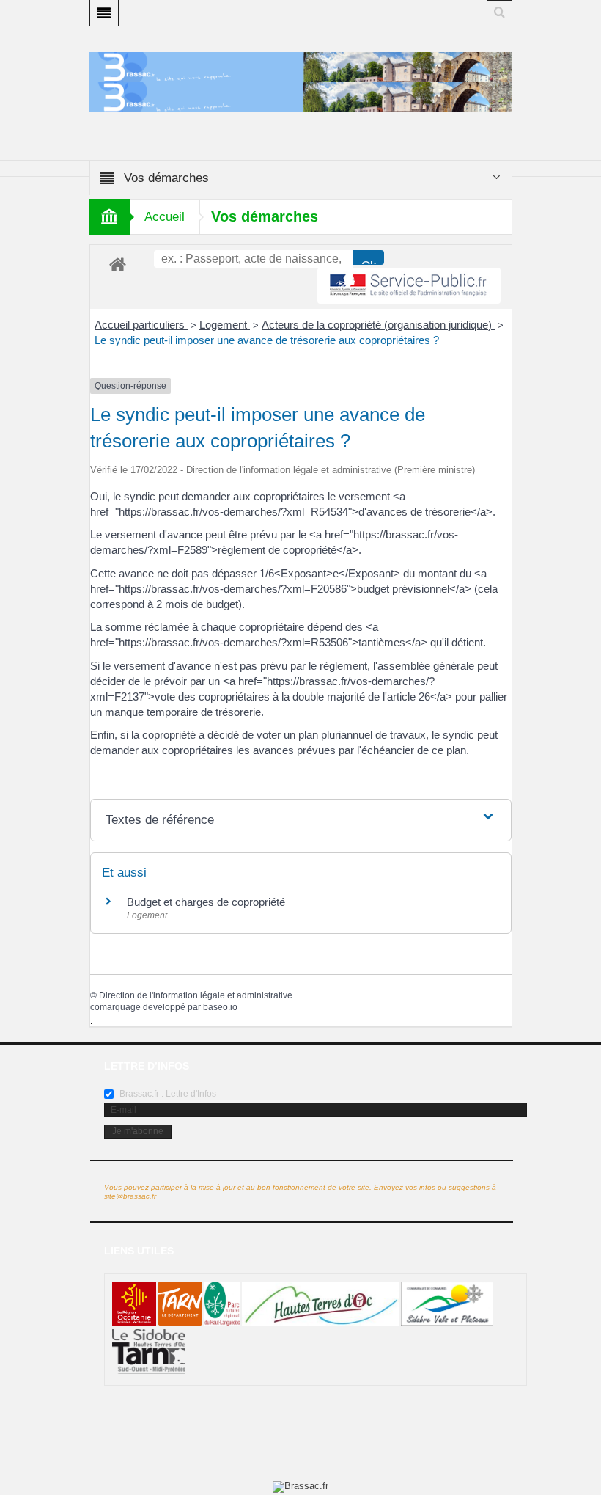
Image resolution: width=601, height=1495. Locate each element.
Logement (224, 324)
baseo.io (220, 1007)
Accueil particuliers (141, 324)
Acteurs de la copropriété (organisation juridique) (378, 324)
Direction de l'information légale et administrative (195, 995)
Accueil (164, 217)
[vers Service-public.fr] (409, 286)
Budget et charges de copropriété (206, 902)
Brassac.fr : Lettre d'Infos (166, 1094)
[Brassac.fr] (300, 97)
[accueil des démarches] (117, 263)
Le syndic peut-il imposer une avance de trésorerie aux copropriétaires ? (267, 340)
